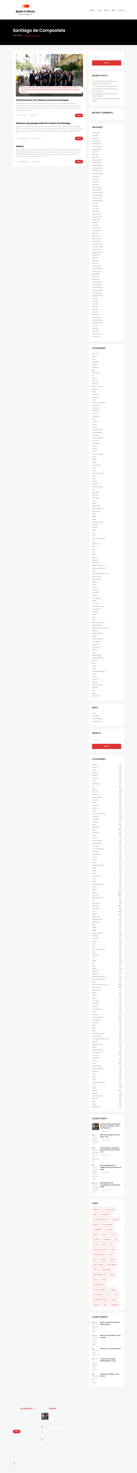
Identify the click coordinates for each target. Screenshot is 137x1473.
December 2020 (97, 244)
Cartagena (95, 408)
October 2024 (96, 171)
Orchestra (95, 590)
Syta (108, 1295)
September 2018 (97, 296)
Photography (96, 609)
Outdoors (95, 595)
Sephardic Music (97, 633)
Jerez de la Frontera (31, 90)
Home (92, 10)
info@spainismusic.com (23, 1422)
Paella (94, 601)
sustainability (98, 1295)
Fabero (94, 476)
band (95, 1214)
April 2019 (95, 277)
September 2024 (97, 173)
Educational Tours (98, 473)
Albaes (94, 356)
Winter (94, 693)
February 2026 (96, 144)
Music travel (112, 1265)
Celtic (94, 413)
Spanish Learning (97, 658)
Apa (93, 370)
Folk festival (95, 492)
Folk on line (95, 498)
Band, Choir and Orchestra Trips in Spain (110, 1323)
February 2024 (96, 187)
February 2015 (96, 334)
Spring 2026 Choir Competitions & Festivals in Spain (110, 1185)
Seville (96, 1280)
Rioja (93, 617)
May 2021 (95, 233)
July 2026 (95, 135)
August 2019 (96, 274)
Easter (94, 470)
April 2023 (95, 209)
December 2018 (97, 287)
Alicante (94, 365)
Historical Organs (97, 522)
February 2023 (96, 214)
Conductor (95, 441)
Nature (94, 582)
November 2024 (97, 168)
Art (93, 375)
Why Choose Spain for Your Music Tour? (105, 86)
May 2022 (95, 222)
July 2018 (95, 298)
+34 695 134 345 (21, 1426)
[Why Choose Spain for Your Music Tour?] (95, 1139)
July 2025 (95, 152)
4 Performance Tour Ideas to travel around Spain (42, 100)
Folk (93, 489)
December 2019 (97, 269)
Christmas (95, 422)
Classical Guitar (97, 430)
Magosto (95, 560)
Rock (93, 620)
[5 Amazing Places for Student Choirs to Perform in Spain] (95, 1172)
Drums (94, 468)
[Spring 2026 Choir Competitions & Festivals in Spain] (95, 1187)
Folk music (95, 495)
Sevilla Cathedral (97, 639)
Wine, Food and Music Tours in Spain (110, 1336)
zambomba (114, 1305)
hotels (94, 530)
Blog (113, 10)
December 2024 (97, 165)
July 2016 (95, 304)
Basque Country (97, 386)
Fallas (59, 88)
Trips (99, 10)
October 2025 (96, 149)
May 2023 (95, 206)
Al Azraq (94, 354)
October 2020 (96, 250)
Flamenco (65, 88)
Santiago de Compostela (71, 90)
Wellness (95, 688)
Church (94, 424)
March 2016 (95, 315)
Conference (97, 1230)
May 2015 (95, 331)
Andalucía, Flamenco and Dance (109, 1375)
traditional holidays (100, 1300)
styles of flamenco (100, 1290)
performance (106, 1270)
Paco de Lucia (96, 598)
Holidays (95, 525)
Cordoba (109, 1230)
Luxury (94, 555)
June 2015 (95, 328)
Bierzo (94, 392)
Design (94, 460)
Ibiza (22, 90)
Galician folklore (97, 508)
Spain (94, 652)
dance (96, 1235)
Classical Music (97, 432)
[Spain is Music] (18, 1464)
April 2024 (95, 184)
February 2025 (96, 160)
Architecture (96, 373)
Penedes (95, 603)
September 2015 (97, 323)
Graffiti (94, 517)
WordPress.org (97, 721)
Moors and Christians (99, 568)
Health (94, 519)
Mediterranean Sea (44, 90)
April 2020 (95, 263)
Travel (114, 1300)
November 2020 (97, 247)
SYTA (93, 663)
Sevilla (94, 636)
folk (116, 1240)
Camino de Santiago (46, 88)
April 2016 (95, 312)
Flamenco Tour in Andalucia (110, 1349)
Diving (94, 462)
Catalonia (95, 411)
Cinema (94, 427)
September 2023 (97, 201)
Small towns (96, 647)
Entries (95, 716)
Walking (94, 682)
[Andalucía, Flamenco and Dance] (95, 1378)
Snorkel (94, 650)
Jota (93, 541)
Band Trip (31, 88)
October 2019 (96, 271)
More (79, 115)
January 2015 (96, 336)
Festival (94, 481)
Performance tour (100, 1275)
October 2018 (96, 293)
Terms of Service (28, 1455)
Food (71, 88)
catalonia (114, 1219)
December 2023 (97, 192)
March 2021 (95, 236)
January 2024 (96, 190)
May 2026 (95, 138)
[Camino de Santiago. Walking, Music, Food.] (95, 1364)
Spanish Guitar (96, 655)
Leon (111, 1255)
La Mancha (95, 544)
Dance (94, 451)
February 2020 (96, 266)
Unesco (94, 677)
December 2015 (97, 320)
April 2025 (95, 157)
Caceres (95, 397)
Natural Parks (96, 579)
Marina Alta (95, 563)
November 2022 (97, 217)
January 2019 (96, 285)
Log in (94, 713)
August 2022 (96, 220)
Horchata (95, 527)
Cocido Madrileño (98, 438)
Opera (94, 584)
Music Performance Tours (100, 574)
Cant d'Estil (95, 405)
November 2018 (97, 290)
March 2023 (96, 212)
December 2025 (97, 146)
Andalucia (24, 88)
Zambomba (96, 696)
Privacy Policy (17, 1455)
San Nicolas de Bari (98, 622)
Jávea (113, 1250)
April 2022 (95, 225)
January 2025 (96, 163)
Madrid (94, 557)
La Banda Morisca (99, 1255)
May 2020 (95, 260)
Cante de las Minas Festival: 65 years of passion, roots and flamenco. (110, 1126)
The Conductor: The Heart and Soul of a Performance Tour (110, 1150)
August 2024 (96, 176)
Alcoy (94, 359)
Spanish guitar (98, 1285)
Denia (94, 457)
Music (94, 571)
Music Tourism (96, 576)
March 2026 (96, 141)
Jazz (93, 536)
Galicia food (96, 506)
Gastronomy (96, 511)
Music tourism (98, 1265)
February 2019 (96, 282)
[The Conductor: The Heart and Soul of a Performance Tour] (95, 1155)
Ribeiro (94, 614)
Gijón (93, 514)
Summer (95, 660)
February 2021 (96, 239)
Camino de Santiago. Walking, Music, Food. (108, 1360)
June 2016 (95, 307)
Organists (95, 593)
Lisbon (94, 549)
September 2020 (97, 252)
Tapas (94, 666)
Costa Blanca (96, 443)
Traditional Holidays (98, 671)
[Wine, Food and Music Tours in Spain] (95, 1340)
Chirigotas (95, 416)
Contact (121, 10)
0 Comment (33, 115)
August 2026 (96, 133)
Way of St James (97, 685)
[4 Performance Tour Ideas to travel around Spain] (49, 75)
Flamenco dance (97, 487)
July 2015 (95, 326)
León (93, 546)
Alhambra (95, 362)
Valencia (23, 92)
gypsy (104, 1245)
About (106, 10)
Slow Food (95, 644)
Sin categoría (96, 642)
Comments (97, 719)
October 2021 (96, 230)
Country (94, 446)
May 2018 (95, 301)
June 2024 (95, 182)
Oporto (94, 587)
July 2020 (95, 258)
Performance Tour (57, 90)
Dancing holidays (97, 454)
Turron (94, 674)
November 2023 (97, 195)
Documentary (96, 465)
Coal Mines (95, 435)
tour (116, 1295)
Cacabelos (95, 394)
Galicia (75, 88)
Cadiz (37, 88)
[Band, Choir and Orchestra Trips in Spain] (95, 1327)
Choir (55, 88)
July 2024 (95, 179)
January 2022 (96, 228)
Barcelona (95, 384)
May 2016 (95, 309)
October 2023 (96, 198)
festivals (96, 1240)
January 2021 (96, 241)
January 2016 (96, 317)
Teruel (94, 669)
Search (106, 63)
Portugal (95, 612)
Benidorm (95, 389)
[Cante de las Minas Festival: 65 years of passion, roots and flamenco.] (95, 1126)
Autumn (94, 378)
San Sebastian (96, 625)
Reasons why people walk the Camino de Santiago (43, 123)
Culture (94, 449)
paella (96, 1270)
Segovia (94, 631)
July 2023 (95, 203)
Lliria (93, 552)
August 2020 (96, 255)
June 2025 (95, 155)
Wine (93, 690)
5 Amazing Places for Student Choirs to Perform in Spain (110, 1167)
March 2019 (95, 279)
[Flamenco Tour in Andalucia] (95, 1352)
